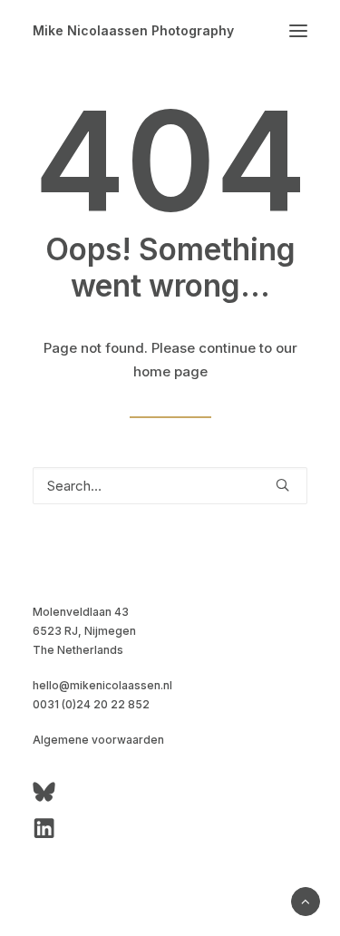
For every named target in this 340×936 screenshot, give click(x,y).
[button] (298, 31)
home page (170, 371)
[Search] (170, 485)
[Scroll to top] (305, 900)
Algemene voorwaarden (98, 739)
